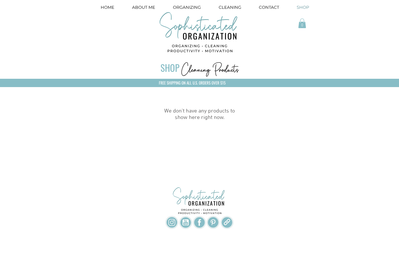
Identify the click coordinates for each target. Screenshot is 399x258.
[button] (302, 23)
